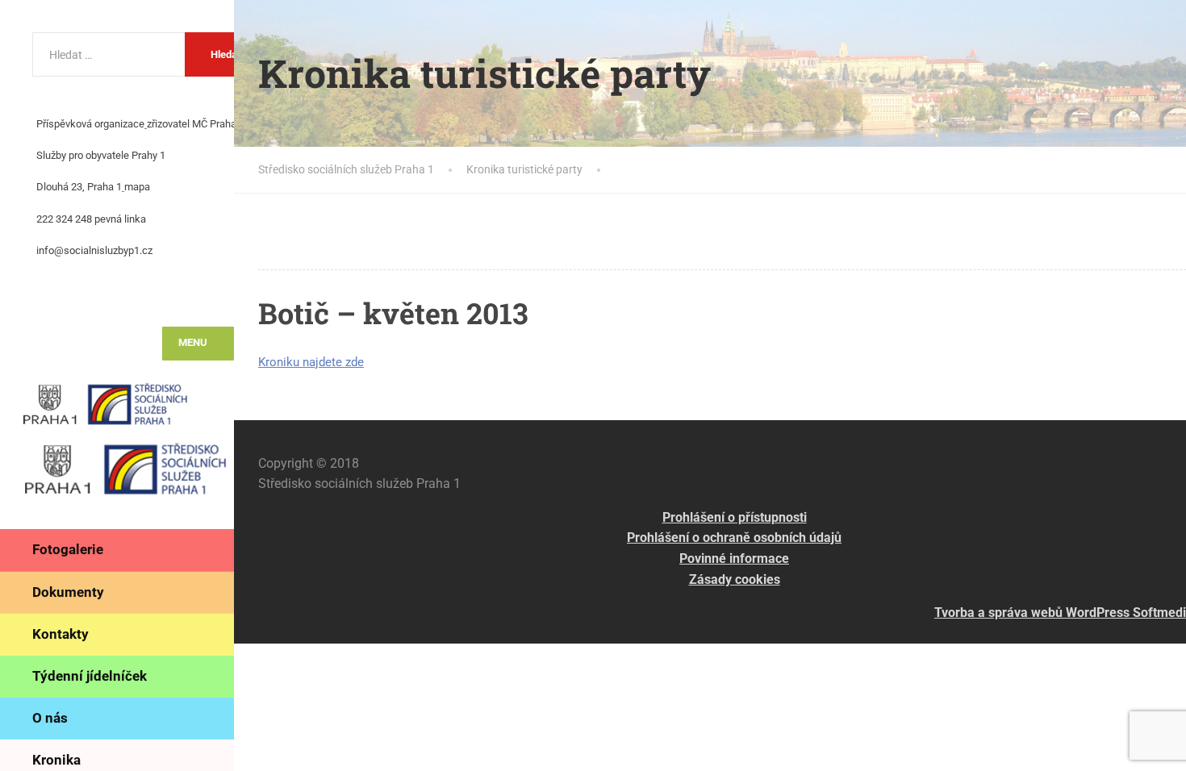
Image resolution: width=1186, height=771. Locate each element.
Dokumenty (68, 592)
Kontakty (60, 634)
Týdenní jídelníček (89, 676)
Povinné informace (734, 558)
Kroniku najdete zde (311, 362)
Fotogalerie (67, 549)
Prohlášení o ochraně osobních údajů (734, 537)
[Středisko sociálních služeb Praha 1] (125, 407)
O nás (50, 718)
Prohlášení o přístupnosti (734, 517)
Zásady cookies (734, 579)
